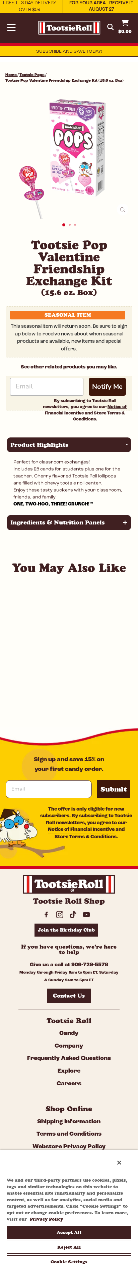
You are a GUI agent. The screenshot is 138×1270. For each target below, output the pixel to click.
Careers (69, 1084)
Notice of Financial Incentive (81, 829)
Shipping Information (68, 1122)
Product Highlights (69, 445)
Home (11, 75)
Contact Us (69, 995)
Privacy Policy (46, 1219)
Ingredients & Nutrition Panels (69, 522)
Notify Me (107, 386)
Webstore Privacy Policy (69, 1147)
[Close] (119, 1162)
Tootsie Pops (32, 75)
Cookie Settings (69, 1261)
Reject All (68, 1247)
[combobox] (50, 683)
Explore (69, 1071)
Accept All (69, 1232)
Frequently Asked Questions (69, 1059)
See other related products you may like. (69, 367)
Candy (68, 1034)
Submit (113, 789)
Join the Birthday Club (66, 930)
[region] (69, 1210)
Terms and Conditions (69, 1134)
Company (69, 1046)
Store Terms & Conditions (86, 837)
